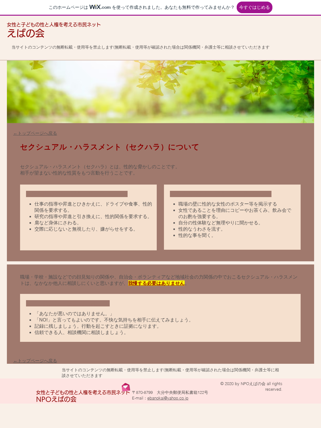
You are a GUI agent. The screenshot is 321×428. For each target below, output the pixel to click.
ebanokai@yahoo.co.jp (167, 397)
